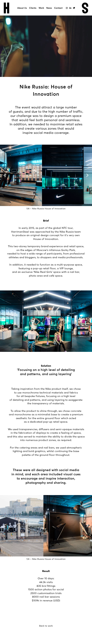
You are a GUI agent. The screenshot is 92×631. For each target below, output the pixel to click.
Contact (58, 8)
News (49, 8)
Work (41, 8)
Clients (32, 8)
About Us (22, 8)
